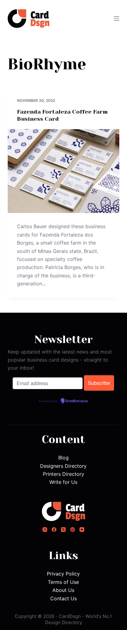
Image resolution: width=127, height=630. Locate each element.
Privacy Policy (63, 574)
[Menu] (116, 18)
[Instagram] (45, 529)
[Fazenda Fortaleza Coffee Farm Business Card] (64, 171)
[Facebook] (54, 529)
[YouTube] (82, 529)
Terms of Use (63, 582)
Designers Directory (63, 466)
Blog (63, 457)
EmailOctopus (77, 401)
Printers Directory (63, 474)
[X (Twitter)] (63, 529)
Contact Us (63, 598)
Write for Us (63, 482)
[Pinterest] (72, 529)
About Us (63, 590)
